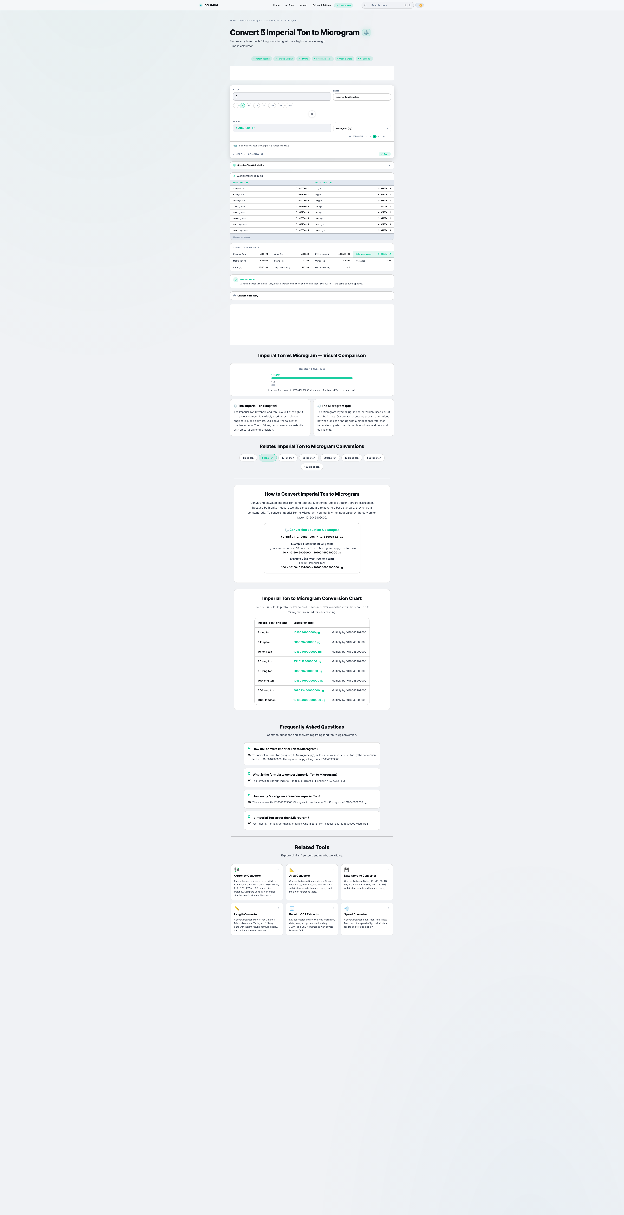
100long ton (352, 457)
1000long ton (312, 466)
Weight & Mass (260, 20)
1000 (290, 105)
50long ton (330, 457)
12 (389, 136)
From (336, 91)
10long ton (288, 457)
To (334, 122)
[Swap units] (312, 114)
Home (276, 5)
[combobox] (385, 5)
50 (264, 105)
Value (236, 90)
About (303, 5)
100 (272, 105)
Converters (244, 20)
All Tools (289, 5)
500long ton (374, 457)
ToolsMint (210, 5)
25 (256, 105)
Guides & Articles (321, 5)
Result (236, 121)
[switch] (419, 5)
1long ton (248, 457)
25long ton (309, 457)
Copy (386, 154)
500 (280, 105)
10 (249, 105)
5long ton (267, 457)
